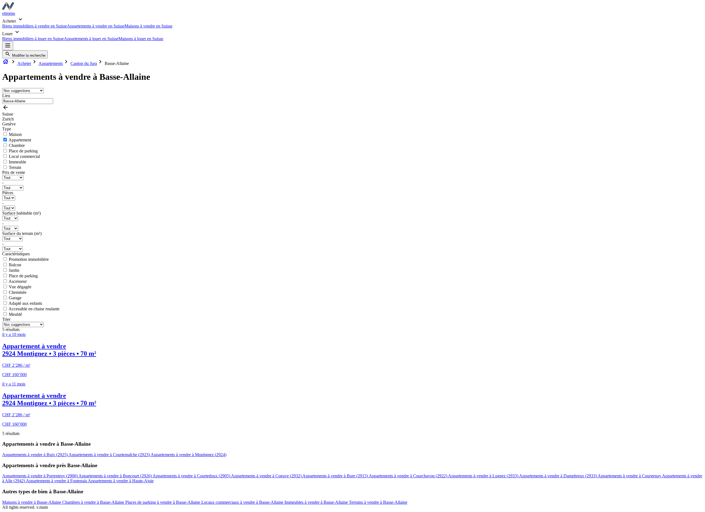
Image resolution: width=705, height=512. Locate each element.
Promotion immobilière (29, 259)
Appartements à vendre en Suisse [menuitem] (95, 26)
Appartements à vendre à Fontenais (57, 480)
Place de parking (23, 151)
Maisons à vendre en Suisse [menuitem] (148, 26)
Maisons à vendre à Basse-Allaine (32, 502)
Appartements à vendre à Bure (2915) (335, 475)
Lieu (6, 95)
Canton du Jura (83, 63)
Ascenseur (18, 281)
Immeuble (17, 162)
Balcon (15, 264)
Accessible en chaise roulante (34, 308)
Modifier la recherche (28, 55)
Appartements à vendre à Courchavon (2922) (408, 475)
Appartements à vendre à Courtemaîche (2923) (110, 454)
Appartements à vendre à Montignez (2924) (188, 454)
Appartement (20, 140)
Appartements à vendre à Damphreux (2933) (558, 475)
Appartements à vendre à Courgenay (630, 475)
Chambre (17, 145)
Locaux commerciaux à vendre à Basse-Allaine (242, 502)
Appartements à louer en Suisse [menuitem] (91, 38)
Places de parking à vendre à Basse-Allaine (163, 502)
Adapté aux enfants (25, 303)
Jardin (14, 270)
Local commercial (24, 156)
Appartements (51, 63)
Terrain (15, 167)
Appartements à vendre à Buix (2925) (35, 454)
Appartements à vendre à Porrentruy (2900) (40, 475)
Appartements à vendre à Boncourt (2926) (115, 475)
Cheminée (17, 292)
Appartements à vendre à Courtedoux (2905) (192, 475)
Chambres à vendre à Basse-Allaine (93, 502)
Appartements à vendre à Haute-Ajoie (121, 480)
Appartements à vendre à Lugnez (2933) (483, 475)
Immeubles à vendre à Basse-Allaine (316, 502)
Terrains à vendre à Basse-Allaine (378, 502)
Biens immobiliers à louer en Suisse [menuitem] (33, 38)
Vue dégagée (20, 286)
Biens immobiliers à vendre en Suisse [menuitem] (34, 26)
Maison (15, 134)
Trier (6, 319)
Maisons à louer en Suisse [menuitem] (140, 38)
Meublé (15, 314)
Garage (15, 297)
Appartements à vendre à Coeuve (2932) (266, 475)
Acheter (24, 63)
